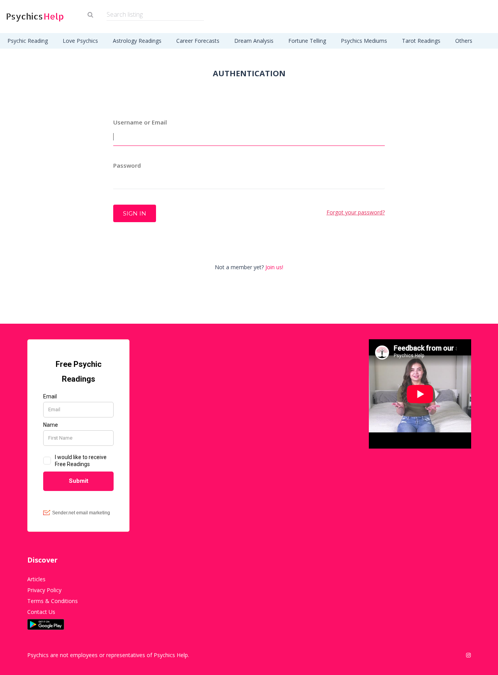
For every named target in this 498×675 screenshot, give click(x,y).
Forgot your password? (355, 212)
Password (127, 165)
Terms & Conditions (52, 601)
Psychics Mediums (364, 40)
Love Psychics (80, 40)
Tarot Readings (421, 40)
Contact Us (41, 611)
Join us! (274, 267)
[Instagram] (468, 655)
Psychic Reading (27, 40)
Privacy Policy (44, 590)
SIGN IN (134, 213)
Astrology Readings (137, 40)
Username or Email (140, 122)
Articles (36, 579)
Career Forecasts (197, 40)
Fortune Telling (307, 40)
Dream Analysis (254, 40)
